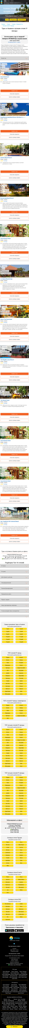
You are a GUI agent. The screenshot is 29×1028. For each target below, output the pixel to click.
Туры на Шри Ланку (14, 972)
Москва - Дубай (14, 1006)
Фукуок (21, 688)
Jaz (8, 890)
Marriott (8, 914)
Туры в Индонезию (13, 977)
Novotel (7, 887)
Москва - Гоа (15, 1007)
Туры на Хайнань (23, 990)
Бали (21, 694)
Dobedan (8, 855)
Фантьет (8, 688)
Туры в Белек (14, 984)
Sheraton (8, 882)
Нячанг (21, 686)
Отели (8, 0)
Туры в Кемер (6, 986)
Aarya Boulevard (4, 77)
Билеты (12, 0)
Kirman (7, 850)
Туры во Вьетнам (13, 975)
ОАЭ (8, 670)
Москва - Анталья (15, 1002)
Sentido (21, 882)
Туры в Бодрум (14, 986)
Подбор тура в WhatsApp (15, 964)
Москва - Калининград (9, 1000)
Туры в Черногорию (22, 977)
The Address (8, 903)
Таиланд (8, 678)
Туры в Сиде (8, 993)
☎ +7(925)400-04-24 (19, 557)
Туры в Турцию (14, 971)
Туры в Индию (5, 977)
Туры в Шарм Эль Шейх (7, 987)
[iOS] (19, 931)
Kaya (21, 850)
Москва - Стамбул (14, 1009)
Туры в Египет (6, 972)
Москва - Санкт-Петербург (19, 999)
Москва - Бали (5, 1009)
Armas (7, 863)
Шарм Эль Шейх (21, 667)
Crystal (7, 857)
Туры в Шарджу (23, 987)
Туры (5, 0)
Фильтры (15, 1026)
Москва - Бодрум (23, 1002)
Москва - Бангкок (23, 1003)
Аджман (21, 673)
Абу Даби (21, 670)
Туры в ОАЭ (14, 978)
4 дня (7, 628)
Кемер (21, 660)
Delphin (21, 855)
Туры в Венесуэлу (23, 975)
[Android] (10, 930)
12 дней (8, 639)
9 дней (21, 634)
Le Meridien (21, 914)
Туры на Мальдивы (6, 974)
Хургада (8, 667)
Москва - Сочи (7, 999)
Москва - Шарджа (23, 1006)
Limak (7, 847)
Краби (21, 680)
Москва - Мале (23, 1007)
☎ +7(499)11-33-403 (9, 557)
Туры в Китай (5, 975)
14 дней (8, 641)
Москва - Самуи (5, 1006)
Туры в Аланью (6, 984)
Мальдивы (7, 694)
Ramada (8, 909)
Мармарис (7, 665)
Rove (21, 906)
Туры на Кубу (23, 972)
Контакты (14, 948)
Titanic (7, 842)
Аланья (21, 657)
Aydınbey (8, 860)
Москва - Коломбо (7, 1007)
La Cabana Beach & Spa (6, 279)
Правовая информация (14, 962)
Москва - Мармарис (6, 1003)
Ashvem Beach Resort (6, 157)
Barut (21, 857)
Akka (8, 865)
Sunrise (7, 879)
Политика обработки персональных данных (14, 963)
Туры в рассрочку (14, 959)
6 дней (7, 631)
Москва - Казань (21, 1000)
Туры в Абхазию (6, 971)
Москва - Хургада (15, 1003)
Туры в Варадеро (6, 991)
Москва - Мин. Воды (6, 1002)
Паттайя (21, 678)
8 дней (7, 634)
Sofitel (21, 903)
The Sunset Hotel (5, 400)
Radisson (8, 884)
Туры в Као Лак (5, 990)
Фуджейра (21, 675)
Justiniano (7, 852)
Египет (21, 665)
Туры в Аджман (6, 988)
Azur (8, 892)
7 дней (21, 631)
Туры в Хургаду (22, 986)
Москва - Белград (23, 1009)
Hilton (21, 890)
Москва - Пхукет (22, 1004)
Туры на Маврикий (23, 974)
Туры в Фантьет (14, 990)
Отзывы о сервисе (14, 960)
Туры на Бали (21, 993)
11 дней (21, 636)
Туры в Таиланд (22, 971)
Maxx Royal (21, 844)
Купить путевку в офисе (14, 97)
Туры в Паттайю (22, 988)
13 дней (21, 639)
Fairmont (8, 919)
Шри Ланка (7, 691)
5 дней (21, 628)
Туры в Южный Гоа (23, 991)
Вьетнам (8, 686)
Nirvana (7, 844)
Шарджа (8, 675)
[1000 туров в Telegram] (14, 944)
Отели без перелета (14, 93)
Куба (21, 691)
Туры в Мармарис (22, 984)
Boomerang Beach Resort (7, 198)
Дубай (7, 673)
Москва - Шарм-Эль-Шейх (9, 1004)
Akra (21, 863)
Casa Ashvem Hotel (5, 238)
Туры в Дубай (16, 987)
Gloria (21, 852)
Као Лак (8, 683)
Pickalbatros (21, 884)
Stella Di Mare (21, 879)
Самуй (7, 680)
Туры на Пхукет (14, 988)
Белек (7, 660)
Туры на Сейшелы (15, 974)
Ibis (7, 916)
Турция (7, 657)
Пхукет (21, 683)
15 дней (21, 641)
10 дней (8, 636)
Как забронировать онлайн (14, 957)
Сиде (8, 662)
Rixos (21, 842)
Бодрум (21, 662)
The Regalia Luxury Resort (7, 359)
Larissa (21, 847)
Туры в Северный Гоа (14, 991)
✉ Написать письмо (14, 951)
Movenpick (21, 887)
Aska (21, 860)
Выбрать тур (14, 90)
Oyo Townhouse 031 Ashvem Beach (9, 521)
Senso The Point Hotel (6, 319)
